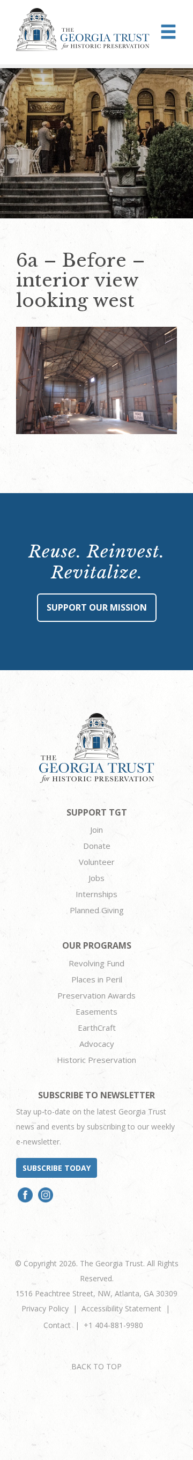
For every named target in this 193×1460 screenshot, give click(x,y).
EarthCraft (97, 1027)
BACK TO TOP (96, 1366)
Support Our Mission (97, 607)
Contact (57, 1325)
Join (96, 829)
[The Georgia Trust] (83, 29)
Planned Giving (97, 910)
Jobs (96, 877)
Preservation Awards (96, 995)
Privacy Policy (45, 1308)
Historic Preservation (96, 1059)
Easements (96, 1011)
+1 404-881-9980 (113, 1325)
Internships (96, 894)
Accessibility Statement (121, 1308)
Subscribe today (57, 1168)
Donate (96, 845)
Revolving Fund (96, 963)
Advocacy (96, 1043)
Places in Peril (96, 979)
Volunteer (97, 861)
